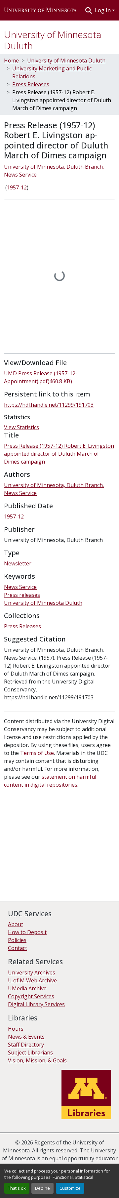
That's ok (17, 1188)
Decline (42, 1188)
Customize (70, 1188)
